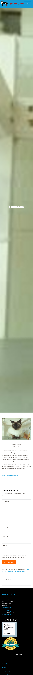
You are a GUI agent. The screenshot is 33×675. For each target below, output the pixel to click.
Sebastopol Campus (7, 611)
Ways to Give (5, 664)
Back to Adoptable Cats (10, 475)
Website (6, 545)
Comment (7, 501)
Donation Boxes (6, 671)
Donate (3, 660)
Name (5, 528)
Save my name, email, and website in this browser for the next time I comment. (14, 556)
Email (5, 536)
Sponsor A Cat (5, 667)
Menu (28, 3)
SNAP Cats (5, 5)
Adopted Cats (10, 480)
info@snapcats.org (7, 607)
